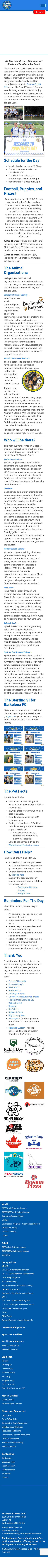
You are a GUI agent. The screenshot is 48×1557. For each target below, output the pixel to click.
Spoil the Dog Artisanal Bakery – (18, 652)
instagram (22, 1509)
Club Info (7, 1356)
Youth (5, 1204)
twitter (26, 1509)
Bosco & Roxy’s (16, 984)
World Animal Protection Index (24, 845)
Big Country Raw (17, 1015)
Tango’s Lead (11, 716)
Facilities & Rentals (13, 1341)
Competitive (9, 1262)
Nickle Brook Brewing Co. (21, 999)
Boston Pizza (15, 990)
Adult (5, 1243)
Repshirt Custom (17, 1027)
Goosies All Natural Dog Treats (24, 996)
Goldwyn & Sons (17, 993)
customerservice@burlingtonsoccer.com (21, 1533)
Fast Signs (14, 1018)
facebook (17, 1509)
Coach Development (13, 1327)
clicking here (18, 874)
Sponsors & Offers (12, 1334)
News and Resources (14, 1411)
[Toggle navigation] (43, 5)
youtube (30, 1509)
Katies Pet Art (15, 1003)
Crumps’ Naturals (17, 981)
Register (39, 12)
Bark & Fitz (14, 987)
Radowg (13, 1006)
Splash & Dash (16, 1012)
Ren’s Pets (14, 1009)
